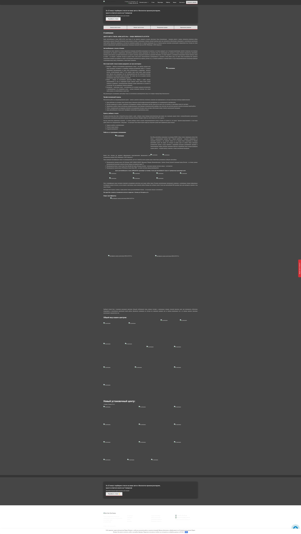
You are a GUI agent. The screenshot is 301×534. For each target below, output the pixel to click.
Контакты (182, 2)
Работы (168, 2)
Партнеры (160, 2)
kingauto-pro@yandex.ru (183, 517)
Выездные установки (156, 521)
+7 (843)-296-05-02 (133, 3)
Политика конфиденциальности (182, 519)
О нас (153, 2)
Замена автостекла (115, 27)
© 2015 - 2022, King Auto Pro (109, 526)
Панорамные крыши (162, 27)
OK (186, 532)
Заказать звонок (191, 2)
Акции (174, 2)
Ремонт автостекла (139, 27)
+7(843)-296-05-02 (182, 515)
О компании (130, 515)
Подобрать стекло (113, 19)
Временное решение (185, 27)
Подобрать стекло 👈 (114, 494)
